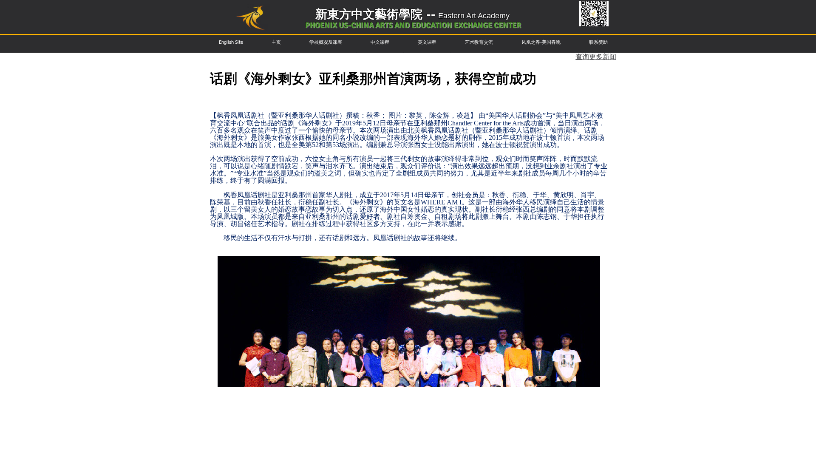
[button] (231, 42)
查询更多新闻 (595, 57)
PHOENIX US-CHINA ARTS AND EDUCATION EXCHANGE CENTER (413, 25)
